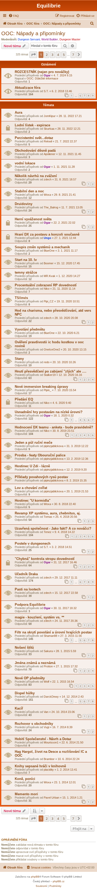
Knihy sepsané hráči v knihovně (40, 766)
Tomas (48, 516)
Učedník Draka (26, 574)
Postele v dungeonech (32, 543)
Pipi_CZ (49, 301)
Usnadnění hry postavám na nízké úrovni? (49, 412)
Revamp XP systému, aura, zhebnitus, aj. (48, 513)
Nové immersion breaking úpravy (41, 387)
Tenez (47, 532)
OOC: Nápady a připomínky (33, 33)
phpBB (35, 876)
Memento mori (26, 794)
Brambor (49, 759)
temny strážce (26, 272)
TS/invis (21, 298)
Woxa (47, 194)
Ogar (47, 75)
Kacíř (19, 708)
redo (46, 362)
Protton (48, 666)
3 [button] (52, 54)
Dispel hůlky (25, 693)
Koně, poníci (25, 779)
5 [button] (64, 54)
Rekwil (48, 141)
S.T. (46, 91)
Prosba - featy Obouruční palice (40, 455)
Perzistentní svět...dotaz (34, 138)
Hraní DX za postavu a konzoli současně (47, 234)
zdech (47, 179)
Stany (19, 359)
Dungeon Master (69, 39)
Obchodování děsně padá (35, 150)
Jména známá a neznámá (35, 663)
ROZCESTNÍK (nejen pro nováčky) (42, 72)
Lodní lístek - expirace (32, 125)
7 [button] (73, 54)
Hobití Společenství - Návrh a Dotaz (43, 739)
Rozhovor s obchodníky (34, 724)
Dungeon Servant (29, 39)
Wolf (46, 681)
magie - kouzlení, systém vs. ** (39, 617)
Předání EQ (24, 399)
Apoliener (49, 154)
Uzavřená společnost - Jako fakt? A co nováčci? (53, 528)
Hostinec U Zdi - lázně (32, 466)
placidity (49, 769)
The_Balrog (51, 207)
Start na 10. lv (26, 260)
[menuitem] (14, 16)
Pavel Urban (51, 797)
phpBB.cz (58, 881)
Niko (46, 288)
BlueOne (49, 250)
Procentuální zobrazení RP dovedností (46, 285)
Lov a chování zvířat (31, 488)
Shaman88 (50, 635)
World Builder (49, 39)
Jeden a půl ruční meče (33, 442)
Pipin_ (47, 390)
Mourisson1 (51, 742)
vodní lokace (25, 163)
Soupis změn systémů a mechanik (42, 247)
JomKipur (50, 116)
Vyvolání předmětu (30, 329)
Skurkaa (49, 128)
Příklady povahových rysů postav (41, 477)
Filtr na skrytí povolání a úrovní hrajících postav (53, 632)
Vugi (46, 727)
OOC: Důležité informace (42, 78)
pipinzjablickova (53, 446)
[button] (33, 55)
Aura (18, 112)
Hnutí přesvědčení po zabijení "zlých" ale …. (50, 371)
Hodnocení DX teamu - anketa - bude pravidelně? (54, 427)
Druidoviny (23, 204)
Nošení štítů (24, 647)
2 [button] (47, 54)
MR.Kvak (49, 275)
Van (46, 711)
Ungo (47, 237)
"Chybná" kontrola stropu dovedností (44, 559)
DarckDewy (51, 696)
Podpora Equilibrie (30, 605)
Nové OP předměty (30, 678)
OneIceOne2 (52, 349)
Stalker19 (50, 374)
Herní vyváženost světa (33, 219)
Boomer (49, 263)
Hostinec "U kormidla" (32, 500)
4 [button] (58, 54)
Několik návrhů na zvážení (36, 176)
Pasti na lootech (28, 589)
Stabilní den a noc (29, 191)
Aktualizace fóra (27, 88)
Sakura (48, 651)
